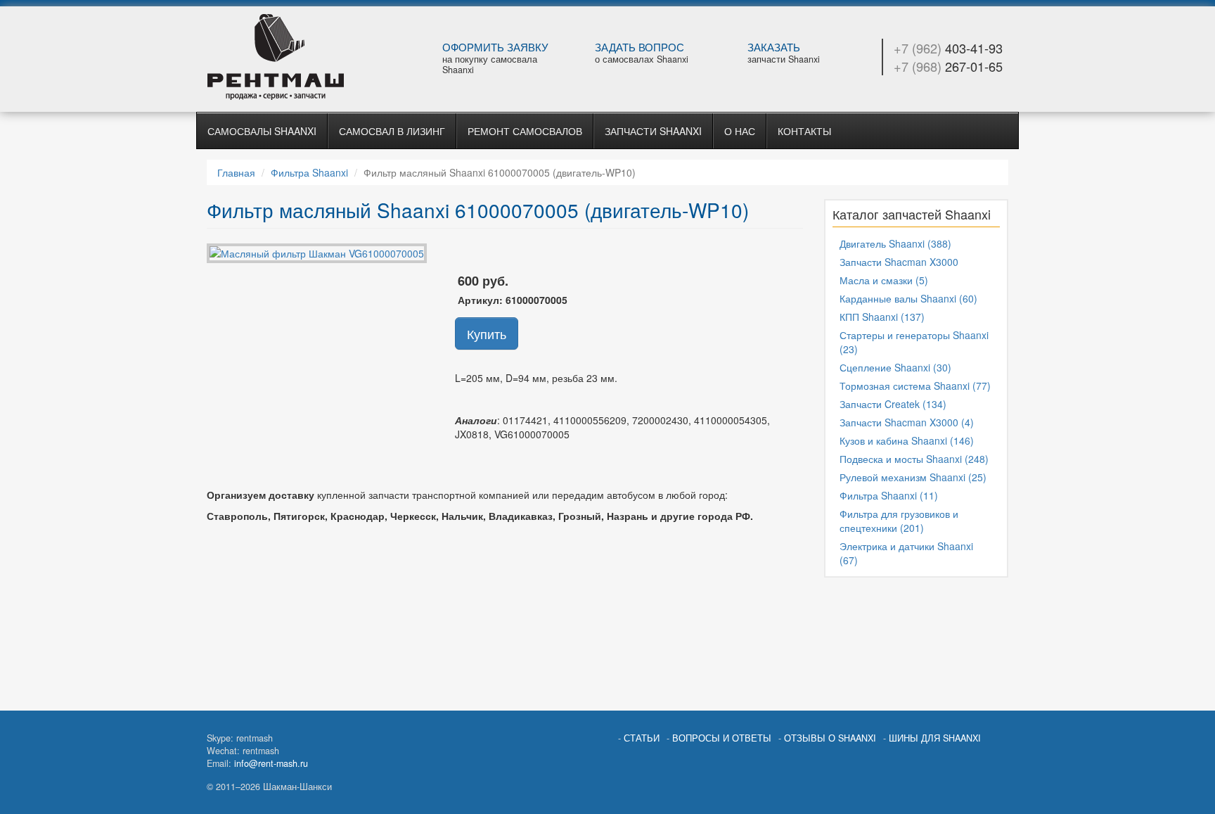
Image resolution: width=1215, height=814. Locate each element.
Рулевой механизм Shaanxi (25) (913, 477)
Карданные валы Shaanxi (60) (908, 298)
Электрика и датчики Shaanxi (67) (906, 553)
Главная (236, 172)
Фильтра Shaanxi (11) (889, 495)
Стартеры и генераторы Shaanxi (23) (914, 342)
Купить (486, 333)
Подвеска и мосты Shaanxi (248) (914, 459)
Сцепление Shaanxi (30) (895, 367)
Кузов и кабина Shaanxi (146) (907, 440)
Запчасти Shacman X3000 (899, 262)
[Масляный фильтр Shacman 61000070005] (317, 251)
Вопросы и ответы (721, 738)
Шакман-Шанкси (299, 57)
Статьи (642, 738)
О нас (739, 131)
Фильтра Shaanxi (309, 172)
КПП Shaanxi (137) (882, 317)
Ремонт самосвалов (525, 131)
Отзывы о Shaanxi (830, 738)
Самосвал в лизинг (392, 131)
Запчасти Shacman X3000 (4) (907, 422)
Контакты (804, 131)
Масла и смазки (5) (884, 280)
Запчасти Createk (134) (893, 404)
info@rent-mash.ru (271, 763)
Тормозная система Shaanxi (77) (915, 386)
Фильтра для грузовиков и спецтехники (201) (899, 521)
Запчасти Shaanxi (653, 131)
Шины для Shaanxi (935, 738)
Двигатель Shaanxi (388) (895, 243)
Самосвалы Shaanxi (261, 131)
